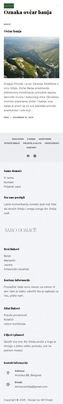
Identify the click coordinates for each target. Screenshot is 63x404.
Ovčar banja (12, 31)
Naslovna (18, 139)
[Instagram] (35, 156)
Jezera (8, 264)
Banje (7, 24)
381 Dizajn (46, 399)
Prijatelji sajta (32, 143)
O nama (31, 139)
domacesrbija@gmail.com (31, 386)
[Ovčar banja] (31, 57)
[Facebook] (28, 156)
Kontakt (31, 147)
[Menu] (57, 5)
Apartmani (45, 139)
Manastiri (9, 260)
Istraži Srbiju (12, 143)
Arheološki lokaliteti (16, 269)
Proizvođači (52, 143)
